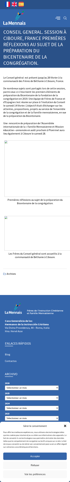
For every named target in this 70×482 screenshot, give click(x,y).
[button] (65, 426)
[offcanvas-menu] (57, 18)
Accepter (35, 456)
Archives (11, 273)
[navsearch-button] (65, 18)
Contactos (11, 361)
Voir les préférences (35, 474)
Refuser (35, 465)
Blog (7, 354)
